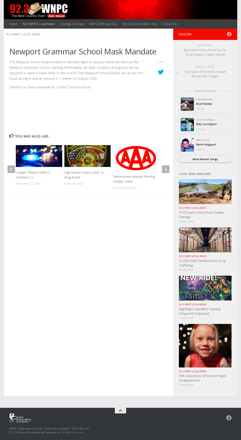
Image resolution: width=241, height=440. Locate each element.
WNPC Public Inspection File (25, 428)
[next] (165, 169)
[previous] (11, 169)
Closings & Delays (72, 24)
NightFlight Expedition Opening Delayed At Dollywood (199, 311)
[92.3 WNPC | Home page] (38, 10)
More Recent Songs (205, 159)
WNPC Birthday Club (103, 24)
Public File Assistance (57, 428)
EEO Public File (80, 428)
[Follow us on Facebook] (229, 34)
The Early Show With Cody (139, 24)
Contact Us (169, 24)
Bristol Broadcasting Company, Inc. (40, 432)
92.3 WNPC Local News (39, 24)
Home (13, 24)
